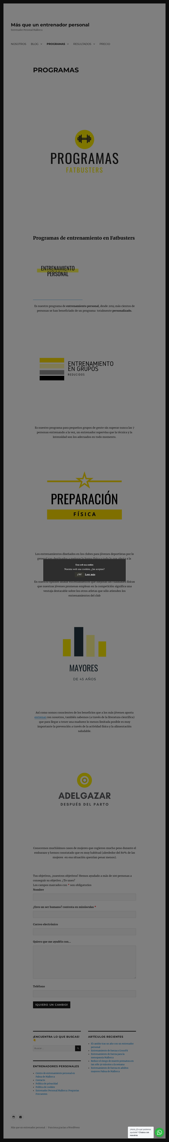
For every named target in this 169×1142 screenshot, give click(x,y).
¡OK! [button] (79, 574)
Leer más (90, 574)
